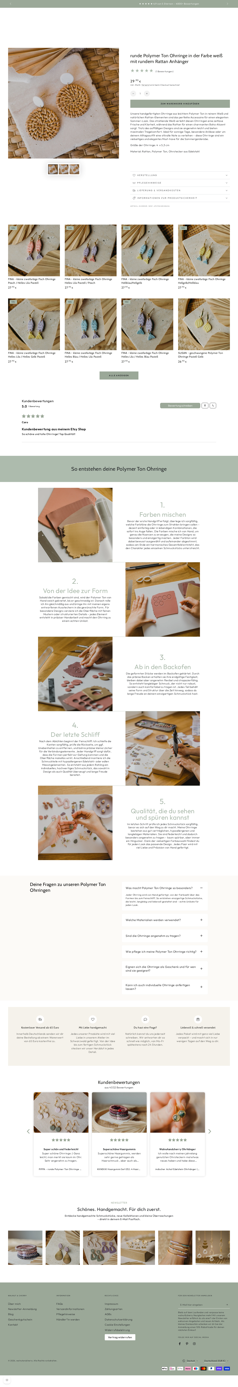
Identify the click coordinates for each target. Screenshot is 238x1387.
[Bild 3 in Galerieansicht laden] (74, 169)
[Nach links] (11, 4)
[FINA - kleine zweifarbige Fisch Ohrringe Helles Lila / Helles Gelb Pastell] (34, 324)
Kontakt (13, 1324)
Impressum (111, 1303)
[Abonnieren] (228, 1304)
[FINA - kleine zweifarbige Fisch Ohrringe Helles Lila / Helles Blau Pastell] (147, 324)
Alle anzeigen (119, 375)
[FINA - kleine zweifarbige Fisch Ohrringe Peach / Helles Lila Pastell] (34, 250)
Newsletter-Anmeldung (22, 1309)
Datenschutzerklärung (118, 1319)
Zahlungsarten (114, 1309)
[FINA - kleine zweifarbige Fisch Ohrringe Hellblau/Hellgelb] (147, 250)
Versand (145, 85)
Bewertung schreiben (180, 405)
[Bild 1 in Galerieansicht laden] (53, 169)
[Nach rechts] (227, 4)
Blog (10, 1314)
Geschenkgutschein (20, 1319)
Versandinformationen (70, 1309)
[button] (29, 1131)
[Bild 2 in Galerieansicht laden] (63, 169)
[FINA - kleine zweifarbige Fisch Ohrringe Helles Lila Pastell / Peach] (91, 250)
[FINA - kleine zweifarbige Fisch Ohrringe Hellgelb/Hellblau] (204, 250)
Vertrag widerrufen (120, 1337)
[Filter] (205, 405)
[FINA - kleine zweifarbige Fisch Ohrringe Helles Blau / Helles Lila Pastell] (91, 324)
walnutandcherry (24, 1360)
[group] (25, 1248)
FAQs (59, 1303)
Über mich (14, 1303)
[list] (119, 1037)
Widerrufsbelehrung (117, 1330)
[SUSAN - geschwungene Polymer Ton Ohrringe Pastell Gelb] (204, 324)
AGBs (108, 1314)
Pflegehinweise (65, 1314)
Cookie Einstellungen (117, 1324)
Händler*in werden (68, 1319)
